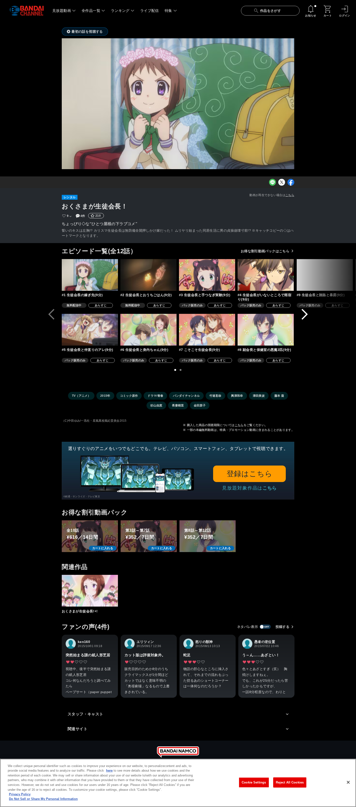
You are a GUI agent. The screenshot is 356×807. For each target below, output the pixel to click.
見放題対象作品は (249, 488)
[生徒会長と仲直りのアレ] (90, 330)
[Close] (348, 782)
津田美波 (259, 395)
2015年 (105, 395)
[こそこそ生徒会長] (207, 330)
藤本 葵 (279, 395)
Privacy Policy (20, 794)
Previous (51, 314)
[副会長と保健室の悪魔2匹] (266, 330)
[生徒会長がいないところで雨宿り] (266, 275)
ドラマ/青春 (155, 395)
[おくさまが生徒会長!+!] (90, 591)
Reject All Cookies (290, 782)
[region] (178, 783)
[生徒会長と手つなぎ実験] (207, 275)
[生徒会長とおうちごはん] (148, 275)
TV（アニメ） (81, 395)
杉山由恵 (156, 405)
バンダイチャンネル (186, 395)
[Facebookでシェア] (290, 182)
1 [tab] (175, 370)
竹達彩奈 (215, 395)
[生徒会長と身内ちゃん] (148, 330)
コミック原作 (129, 395)
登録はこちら (249, 474)
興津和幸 (237, 395)
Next (304, 314)
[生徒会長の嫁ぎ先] (90, 275)
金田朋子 (200, 405)
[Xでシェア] (281, 182)
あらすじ (101, 305)
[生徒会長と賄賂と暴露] (325, 275)
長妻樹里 (178, 405)
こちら (289, 195)
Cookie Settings (254, 782)
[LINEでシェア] (272, 182)
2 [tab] (180, 370)
